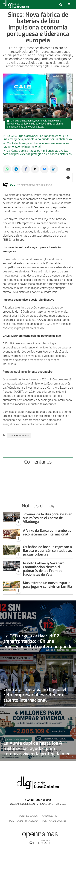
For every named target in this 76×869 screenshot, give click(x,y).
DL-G (13, 184)
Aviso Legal (49, 815)
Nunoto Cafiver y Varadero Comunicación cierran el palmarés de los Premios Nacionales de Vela (44, 569)
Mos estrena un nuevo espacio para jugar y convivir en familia (47, 585)
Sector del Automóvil (18, 436)
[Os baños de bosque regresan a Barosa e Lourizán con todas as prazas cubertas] (11, 550)
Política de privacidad (23, 820)
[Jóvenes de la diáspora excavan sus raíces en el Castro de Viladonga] (11, 517)
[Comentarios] (68, 177)
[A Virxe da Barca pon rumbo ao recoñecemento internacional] (11, 534)
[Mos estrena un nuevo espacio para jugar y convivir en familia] (11, 586)
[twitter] (40, 795)
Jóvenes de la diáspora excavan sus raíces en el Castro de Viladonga (47, 518)
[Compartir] (7, 169)
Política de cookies (54, 820)
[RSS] (46, 795)
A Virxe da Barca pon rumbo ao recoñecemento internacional (47, 532)
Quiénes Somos (28, 815)
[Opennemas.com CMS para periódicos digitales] (40, 838)
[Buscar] (60, 4)
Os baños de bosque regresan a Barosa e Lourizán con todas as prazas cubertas (47, 551)
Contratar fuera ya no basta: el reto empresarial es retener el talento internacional (36, 145)
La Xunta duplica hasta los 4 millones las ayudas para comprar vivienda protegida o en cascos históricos (37, 751)
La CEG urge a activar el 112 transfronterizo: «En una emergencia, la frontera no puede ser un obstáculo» (37, 137)
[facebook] (35, 795)
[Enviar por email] (68, 169)
